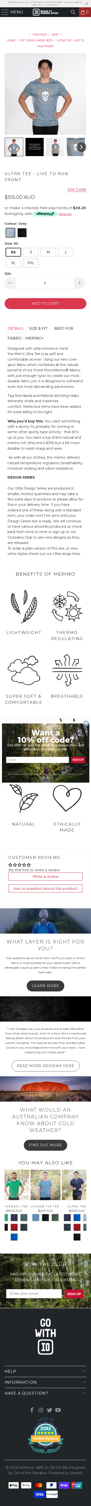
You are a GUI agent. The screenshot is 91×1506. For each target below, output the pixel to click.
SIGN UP (78, 759)
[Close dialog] (85, 723)
